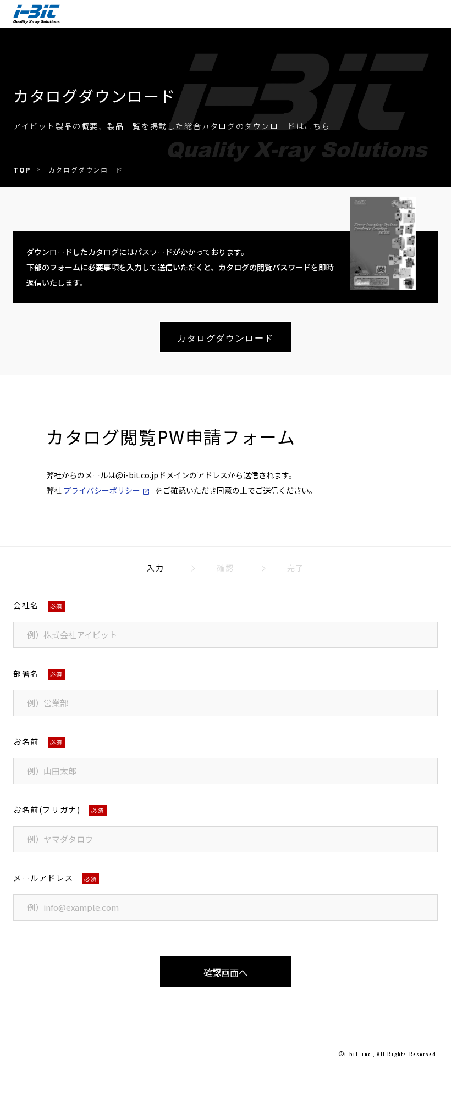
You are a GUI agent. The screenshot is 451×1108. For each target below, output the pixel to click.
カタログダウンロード (225, 337)
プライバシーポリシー (101, 490)
